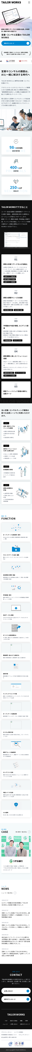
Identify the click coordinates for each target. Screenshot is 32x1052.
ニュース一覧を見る (7, 893)
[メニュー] (29, 2)
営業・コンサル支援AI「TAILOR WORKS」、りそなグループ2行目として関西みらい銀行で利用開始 (16, 927)
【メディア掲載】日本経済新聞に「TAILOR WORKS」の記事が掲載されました (15, 904)
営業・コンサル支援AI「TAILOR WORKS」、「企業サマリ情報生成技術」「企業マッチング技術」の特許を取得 (16, 953)
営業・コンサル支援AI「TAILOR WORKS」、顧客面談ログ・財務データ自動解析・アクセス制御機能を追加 (16, 915)
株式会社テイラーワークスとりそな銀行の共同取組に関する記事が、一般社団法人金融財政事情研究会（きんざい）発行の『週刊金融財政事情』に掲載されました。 (16, 940)
